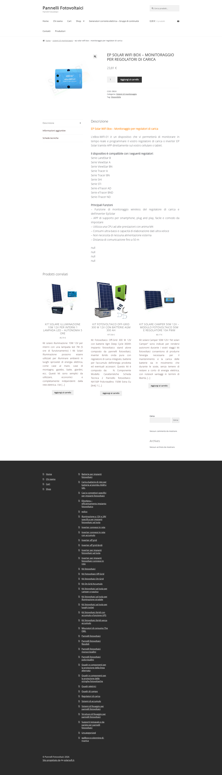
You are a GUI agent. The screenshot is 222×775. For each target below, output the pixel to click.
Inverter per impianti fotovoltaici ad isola (92, 552)
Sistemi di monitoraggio (63, 40)
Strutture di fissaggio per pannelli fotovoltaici (94, 716)
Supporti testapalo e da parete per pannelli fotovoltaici (93, 725)
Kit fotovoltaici (88, 568)
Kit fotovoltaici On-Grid (93, 578)
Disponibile (116, 97)
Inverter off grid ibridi (92, 545)
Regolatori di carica (91, 696)
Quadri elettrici (89, 686)
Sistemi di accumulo (91, 701)
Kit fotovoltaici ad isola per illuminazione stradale (94, 598)
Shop (78, 21)
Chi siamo (58, 21)
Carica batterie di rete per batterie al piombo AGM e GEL (94, 485)
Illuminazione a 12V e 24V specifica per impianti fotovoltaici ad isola (94, 519)
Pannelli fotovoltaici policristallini (91, 658)
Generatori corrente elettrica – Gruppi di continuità (114, 21)
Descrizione (48, 123)
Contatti (46, 31)
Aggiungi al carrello (129, 79)
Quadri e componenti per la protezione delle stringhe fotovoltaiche (94, 678)
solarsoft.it (69, 760)
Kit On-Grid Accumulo (92, 583)
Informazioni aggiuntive (54, 130)
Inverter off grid (89, 540)
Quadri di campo (90, 691)
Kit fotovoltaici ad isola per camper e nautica (94, 590)
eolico (84, 511)
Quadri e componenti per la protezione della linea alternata (94, 667)
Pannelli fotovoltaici (91, 636)
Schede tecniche (50, 138)
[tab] (63, 123)
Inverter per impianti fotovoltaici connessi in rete (93, 561)
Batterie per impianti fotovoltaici (92, 476)
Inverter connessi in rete (93, 527)
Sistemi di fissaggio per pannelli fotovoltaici (93, 708)
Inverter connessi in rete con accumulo (93, 534)
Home (46, 21)
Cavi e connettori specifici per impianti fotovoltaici (94, 494)
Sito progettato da (51, 760)
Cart (69, 21)
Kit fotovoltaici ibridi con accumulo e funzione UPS (94, 614)
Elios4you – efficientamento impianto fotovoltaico (94, 503)
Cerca (152, 416)
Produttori (60, 31)
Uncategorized (89, 732)
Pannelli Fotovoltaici (63, 8)
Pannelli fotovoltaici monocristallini (91, 650)
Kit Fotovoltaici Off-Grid (93, 573)
